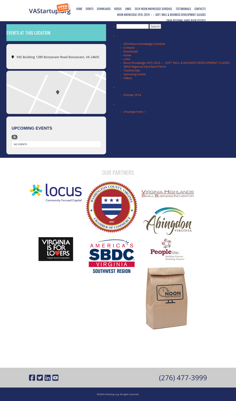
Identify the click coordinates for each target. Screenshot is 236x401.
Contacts (200, 9)
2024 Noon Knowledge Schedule (153, 9)
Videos (118, 9)
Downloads (104, 9)
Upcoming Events (134, 74)
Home (79, 9)
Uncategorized (132, 112)
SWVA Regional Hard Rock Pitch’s (186, 20)
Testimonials (183, 9)
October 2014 (132, 95)
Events (89, 9)
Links (128, 9)
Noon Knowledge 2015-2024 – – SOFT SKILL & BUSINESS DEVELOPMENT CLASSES (161, 15)
